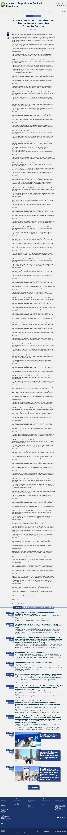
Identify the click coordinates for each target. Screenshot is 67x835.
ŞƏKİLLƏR (51, 607)
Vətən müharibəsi (3, 811)
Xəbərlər (29, 804)
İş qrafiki (15, 801)
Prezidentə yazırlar (58, 801)
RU (62, 3)
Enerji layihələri (3, 815)
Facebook (61, 5)
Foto (53, 3)
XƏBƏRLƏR (3, 11)
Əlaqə (43, 804)
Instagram (57, 5)
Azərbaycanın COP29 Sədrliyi (5, 818)
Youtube (59, 5)
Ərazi (1, 803)
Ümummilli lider (3, 800)
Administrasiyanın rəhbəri (46, 800)
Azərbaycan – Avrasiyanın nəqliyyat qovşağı (5, 817)
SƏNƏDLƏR (9, 11)
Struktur (43, 801)
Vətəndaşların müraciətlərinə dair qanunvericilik (60, 804)
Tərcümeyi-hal (16, 803)
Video (59, 3)
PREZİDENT (24, 11)
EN (65, 3)
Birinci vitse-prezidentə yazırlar (33, 807)
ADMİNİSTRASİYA (41, 11)
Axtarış (64, 11)
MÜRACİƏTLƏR (50, 11)
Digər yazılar (34, 787)
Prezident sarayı (44, 803)
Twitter (63, 5)
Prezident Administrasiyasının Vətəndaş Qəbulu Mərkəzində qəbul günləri (60, 806)
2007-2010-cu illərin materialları (60, 831)
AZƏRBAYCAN (17, 11)
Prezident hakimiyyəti (17, 800)
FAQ (37, 831)
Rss (65, 5)
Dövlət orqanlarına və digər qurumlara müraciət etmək (59, 810)
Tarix (1, 801)
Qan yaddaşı (3, 813)
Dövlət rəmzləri (3, 806)
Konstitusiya (3, 805)
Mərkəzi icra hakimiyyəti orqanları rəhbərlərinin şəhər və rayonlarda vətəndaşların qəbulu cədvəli (59, 813)
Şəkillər (29, 805)
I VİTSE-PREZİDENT (32, 11)
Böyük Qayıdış (3, 812)
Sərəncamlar (37, 15)
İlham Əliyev (12, 6)
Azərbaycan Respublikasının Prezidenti (24, 3)
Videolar (29, 806)
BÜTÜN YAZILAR (17, 607)
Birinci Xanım (16, 804)
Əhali (1, 804)
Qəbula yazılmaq (58, 808)
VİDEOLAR (42, 607)
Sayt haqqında (46, 831)
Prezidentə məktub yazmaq (59, 800)
